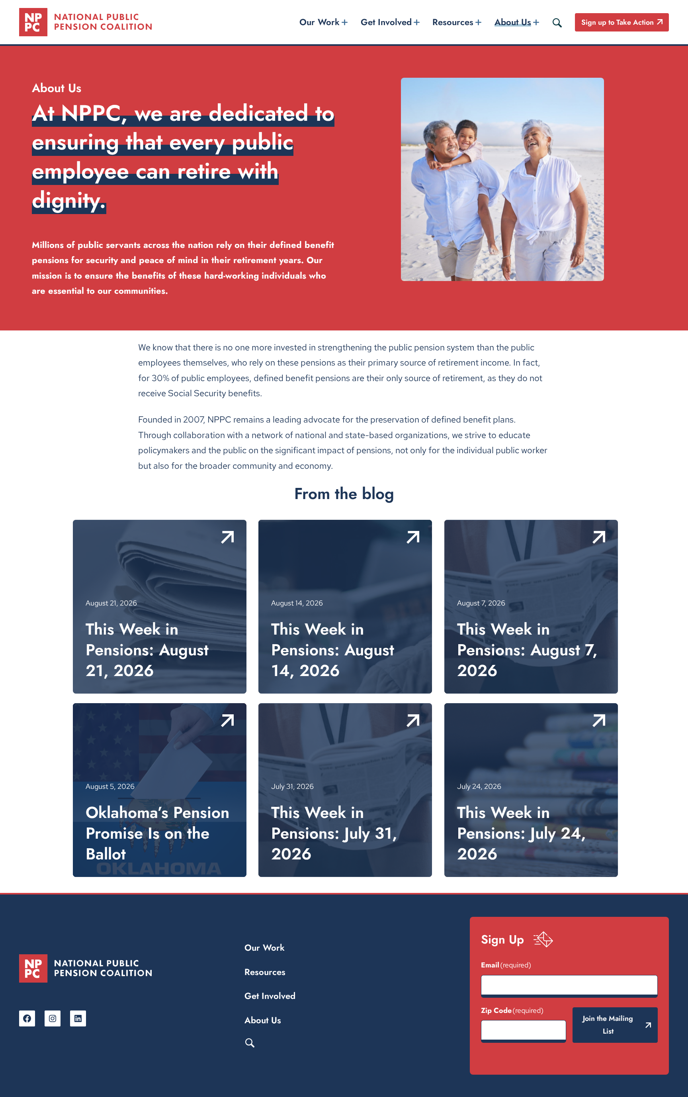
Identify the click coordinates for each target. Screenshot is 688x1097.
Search (249, 1042)
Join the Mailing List (608, 1024)
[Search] (557, 22)
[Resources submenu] (478, 22)
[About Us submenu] (536, 22)
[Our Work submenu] (345, 22)
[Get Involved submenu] (416, 22)
